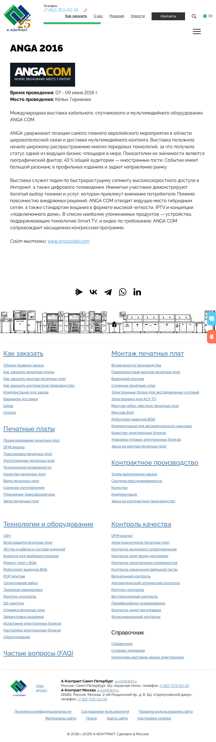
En (211, 16)
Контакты (168, 16)
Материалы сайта (60, 718)
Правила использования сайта (166, 711)
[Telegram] (108, 292)
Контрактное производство (154, 462)
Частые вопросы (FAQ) (38, 653)
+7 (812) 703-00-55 (61, 10)
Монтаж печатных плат (147, 353)
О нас (98, 16)
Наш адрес (41, 687)
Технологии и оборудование (48, 524)
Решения (117, 16)
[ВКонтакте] (93, 292)
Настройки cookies (154, 718)
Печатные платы (29, 428)
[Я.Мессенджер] (79, 292)
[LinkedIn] (137, 292)
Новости (138, 16)
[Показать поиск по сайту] (194, 16)
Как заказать (23, 353)
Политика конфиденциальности (42, 711)
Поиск (91, 718)
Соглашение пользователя (105, 711)
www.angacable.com (68, 241)
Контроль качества (141, 524)
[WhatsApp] (122, 292)
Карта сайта (117, 718)
